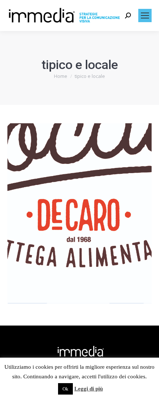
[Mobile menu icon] (145, 15)
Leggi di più (88, 389)
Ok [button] (65, 389)
